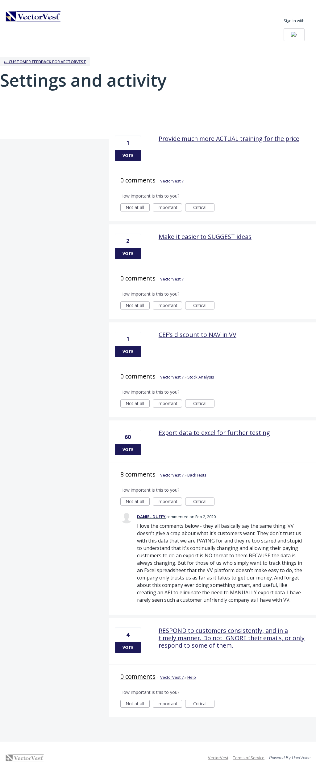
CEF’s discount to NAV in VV (197, 334)
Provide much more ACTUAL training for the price (229, 138)
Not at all (138, 207)
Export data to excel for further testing (214, 432)
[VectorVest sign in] (294, 34)
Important (169, 207)
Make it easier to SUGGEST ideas (205, 236)
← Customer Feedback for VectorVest (45, 61)
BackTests (196, 475)
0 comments (138, 180)
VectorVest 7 (172, 181)
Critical (203, 207)
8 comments (138, 474)
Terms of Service (248, 757)
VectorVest (218, 757)
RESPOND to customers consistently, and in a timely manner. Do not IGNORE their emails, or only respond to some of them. (232, 637)
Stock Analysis (200, 377)
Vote (128, 155)
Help (191, 677)
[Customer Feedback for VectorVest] (33, 16)
